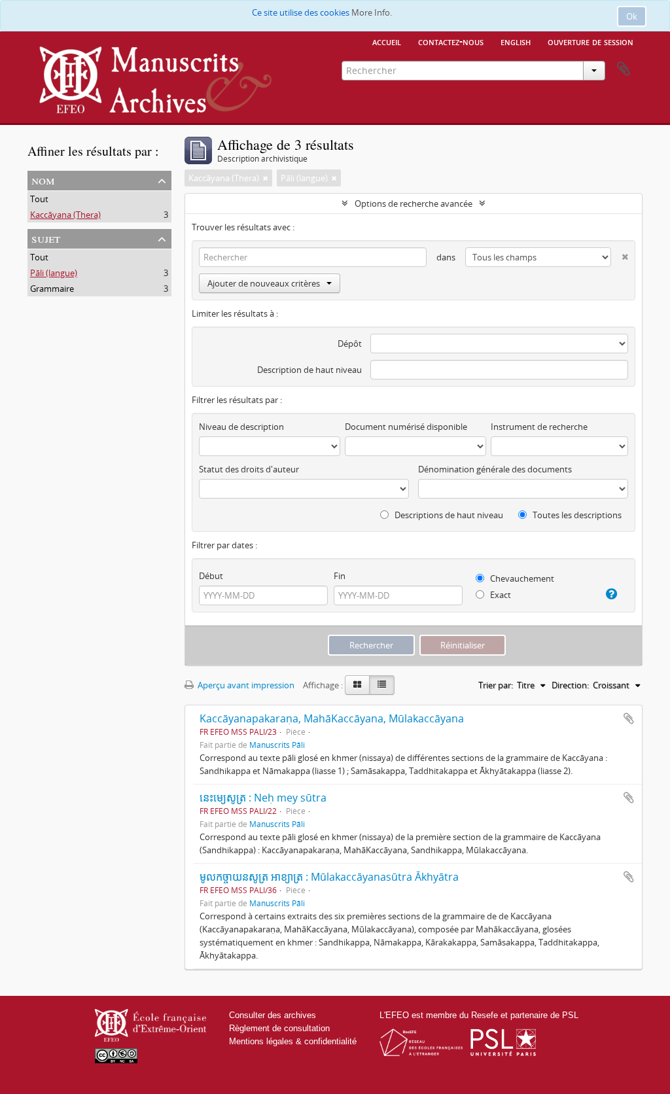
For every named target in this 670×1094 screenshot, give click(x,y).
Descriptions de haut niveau (448, 515)
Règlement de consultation (279, 1028)
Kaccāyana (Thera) (65, 215)
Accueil (386, 41)
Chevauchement (521, 578)
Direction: (570, 685)
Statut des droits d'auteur (249, 469)
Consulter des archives (272, 1015)
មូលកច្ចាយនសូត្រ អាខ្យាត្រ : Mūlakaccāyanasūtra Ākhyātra (329, 877)
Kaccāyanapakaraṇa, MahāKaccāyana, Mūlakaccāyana (332, 718)
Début (211, 576)
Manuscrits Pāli (277, 744)
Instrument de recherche (539, 426)
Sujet (45, 238)
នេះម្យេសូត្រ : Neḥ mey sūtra (263, 797)
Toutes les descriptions (576, 515)
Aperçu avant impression (245, 685)
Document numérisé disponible (406, 426)
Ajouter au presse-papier (628, 718)
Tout (39, 199)
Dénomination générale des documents (495, 469)
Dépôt (350, 343)
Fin (339, 576)
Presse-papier (623, 69)
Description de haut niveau (309, 370)
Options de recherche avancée (413, 203)
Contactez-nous (451, 41)
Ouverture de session (590, 41)
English (516, 41)
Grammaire (52, 288)
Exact (499, 595)
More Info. (371, 12)
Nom (43, 179)
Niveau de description (241, 426)
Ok (631, 16)
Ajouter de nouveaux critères (263, 283)
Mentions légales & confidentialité (293, 1041)
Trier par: (495, 685)
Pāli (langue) (53, 273)
